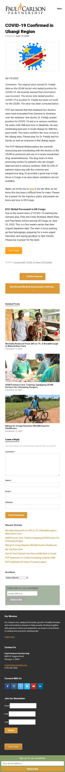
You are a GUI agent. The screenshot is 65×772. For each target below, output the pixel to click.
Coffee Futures (32, 276)
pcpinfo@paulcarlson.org (16, 665)
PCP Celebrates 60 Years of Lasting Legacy (25, 562)
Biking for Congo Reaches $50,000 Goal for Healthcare (31, 545)
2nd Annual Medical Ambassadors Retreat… (32, 288)
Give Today (13, 250)
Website (9, 502)
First (6, 714)
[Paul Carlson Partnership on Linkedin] (40, 686)
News (38, 262)
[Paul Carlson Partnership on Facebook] (7, 686)
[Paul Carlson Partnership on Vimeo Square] (27, 686)
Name (8, 480)
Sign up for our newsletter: (32, 758)
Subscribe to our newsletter (23, 588)
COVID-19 (30, 262)
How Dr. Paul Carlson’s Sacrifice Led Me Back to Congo (30, 553)
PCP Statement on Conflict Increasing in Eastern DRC (30, 558)
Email (8, 491)
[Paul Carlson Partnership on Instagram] (14, 686)
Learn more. (10, 637)
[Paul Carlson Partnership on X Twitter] (21, 686)
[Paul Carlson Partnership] (25, 8)
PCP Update (47, 262)
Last (6, 722)
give (31, 188)
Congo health (20, 262)
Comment (10, 452)
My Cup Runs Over (14, 549)
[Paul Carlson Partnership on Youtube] (34, 686)
